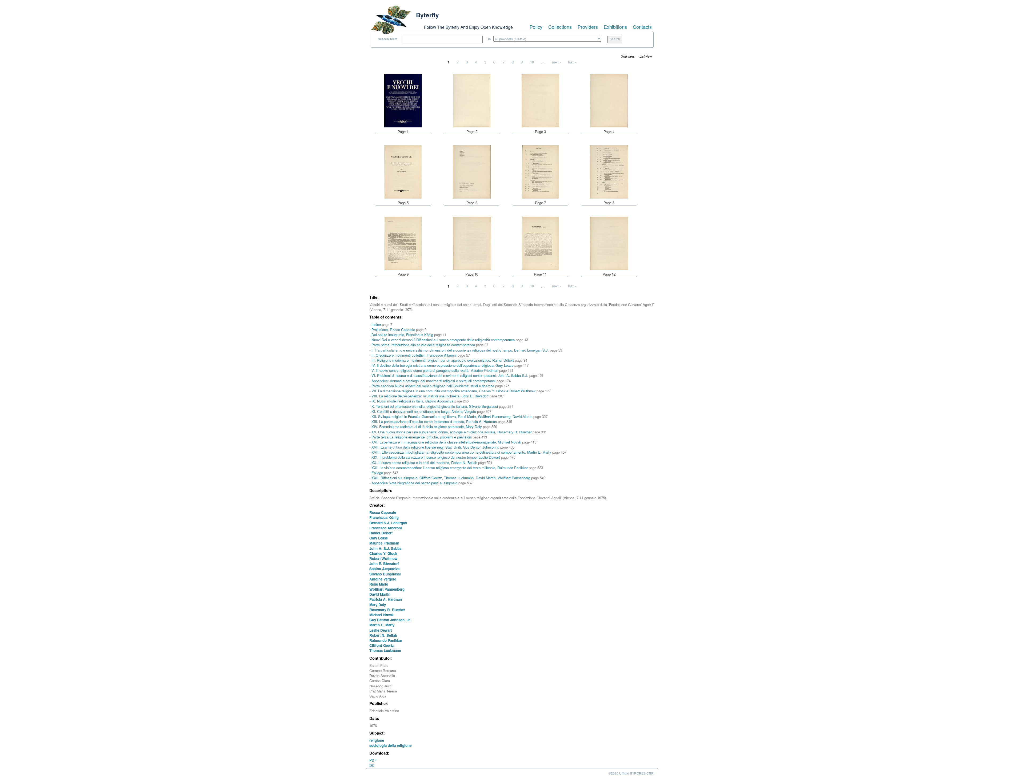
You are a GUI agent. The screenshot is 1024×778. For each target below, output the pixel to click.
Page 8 (608, 202)
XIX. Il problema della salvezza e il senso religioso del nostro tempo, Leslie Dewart (435, 457)
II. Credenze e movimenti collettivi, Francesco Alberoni (414, 355)
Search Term (387, 39)
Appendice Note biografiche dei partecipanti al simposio (414, 482)
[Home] (391, 20)
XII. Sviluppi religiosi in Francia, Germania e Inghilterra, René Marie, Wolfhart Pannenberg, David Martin (451, 416)
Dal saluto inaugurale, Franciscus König (402, 334)
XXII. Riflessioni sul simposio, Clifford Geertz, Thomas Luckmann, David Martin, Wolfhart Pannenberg (450, 477)
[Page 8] (609, 171)
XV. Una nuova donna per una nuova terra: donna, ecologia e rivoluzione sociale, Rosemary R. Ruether (451, 431)
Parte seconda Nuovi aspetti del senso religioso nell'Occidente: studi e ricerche (432, 385)
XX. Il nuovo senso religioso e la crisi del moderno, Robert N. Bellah (424, 462)
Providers (588, 26)
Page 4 (608, 131)
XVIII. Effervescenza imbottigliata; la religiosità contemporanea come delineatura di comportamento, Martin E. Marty (461, 452)
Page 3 (540, 131)
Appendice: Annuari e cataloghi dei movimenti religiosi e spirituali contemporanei (433, 380)
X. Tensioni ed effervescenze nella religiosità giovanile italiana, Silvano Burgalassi (434, 406)
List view (645, 56)
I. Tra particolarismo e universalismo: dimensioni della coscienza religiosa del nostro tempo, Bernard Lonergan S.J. (460, 350)
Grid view (627, 56)
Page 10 (471, 274)
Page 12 (609, 274)
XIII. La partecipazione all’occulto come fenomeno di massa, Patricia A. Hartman (434, 421)
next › (556, 62)
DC (372, 765)
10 (532, 62)
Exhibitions (615, 26)
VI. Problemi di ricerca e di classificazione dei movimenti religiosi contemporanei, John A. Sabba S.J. (449, 375)
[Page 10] (472, 242)
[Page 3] (540, 100)
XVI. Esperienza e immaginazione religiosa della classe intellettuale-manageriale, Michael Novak (446, 442)
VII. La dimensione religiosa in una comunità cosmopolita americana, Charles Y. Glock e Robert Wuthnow (453, 390)
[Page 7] (540, 171)
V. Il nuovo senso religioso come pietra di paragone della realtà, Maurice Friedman (434, 370)
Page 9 (403, 274)
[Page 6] (472, 171)
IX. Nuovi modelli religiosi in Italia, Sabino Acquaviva (412, 401)
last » (572, 62)
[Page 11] (540, 242)
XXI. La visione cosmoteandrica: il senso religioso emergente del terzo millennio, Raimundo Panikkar (449, 467)
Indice (376, 324)
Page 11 (540, 274)
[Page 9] (403, 242)
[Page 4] (609, 100)
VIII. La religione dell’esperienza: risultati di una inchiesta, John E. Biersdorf (430, 395)
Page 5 (403, 202)
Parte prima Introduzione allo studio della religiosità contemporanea (423, 344)
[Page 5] (403, 171)
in (489, 39)
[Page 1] (403, 100)
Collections (560, 26)
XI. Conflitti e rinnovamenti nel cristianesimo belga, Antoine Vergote (423, 411)
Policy (536, 26)
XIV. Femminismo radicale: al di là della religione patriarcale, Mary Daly (426, 426)
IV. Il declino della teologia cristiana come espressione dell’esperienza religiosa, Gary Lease (442, 365)
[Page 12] (609, 242)
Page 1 (403, 131)
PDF (373, 760)
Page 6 (471, 202)
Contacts (642, 26)
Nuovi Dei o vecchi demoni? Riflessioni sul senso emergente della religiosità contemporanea (443, 339)
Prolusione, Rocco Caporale (393, 329)
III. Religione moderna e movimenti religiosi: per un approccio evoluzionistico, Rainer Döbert (442, 360)
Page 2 (471, 131)
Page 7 (540, 202)
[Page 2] (472, 100)
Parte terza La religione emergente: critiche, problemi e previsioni (421, 437)
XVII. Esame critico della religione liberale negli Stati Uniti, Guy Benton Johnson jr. (435, 447)
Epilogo (377, 472)
